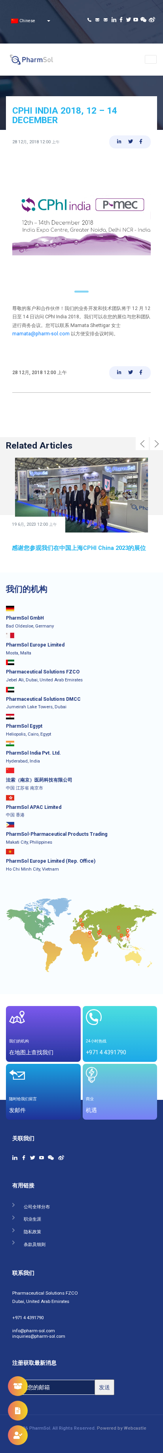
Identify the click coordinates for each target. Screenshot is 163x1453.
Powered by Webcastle (121, 1428)
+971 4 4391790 (28, 1316)
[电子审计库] (18, 1411)
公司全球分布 (37, 1205)
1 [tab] (81, 292)
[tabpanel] (81, 222)
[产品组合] (18, 1386)
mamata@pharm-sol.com (41, 334)
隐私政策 (32, 1230)
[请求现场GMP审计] (18, 1435)
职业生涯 (32, 1217)
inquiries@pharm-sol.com (38, 1335)
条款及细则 (34, 1243)
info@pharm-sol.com (33, 1329)
